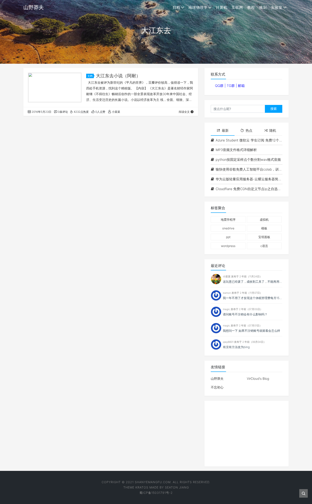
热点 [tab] (249, 130)
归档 (176, 7)
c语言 (264, 246)
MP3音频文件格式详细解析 (236, 150)
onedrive (228, 228)
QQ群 (220, 85)
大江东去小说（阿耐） (118, 75)
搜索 (273, 109)
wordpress (228, 246)
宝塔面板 (264, 237)
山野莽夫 (217, 379)
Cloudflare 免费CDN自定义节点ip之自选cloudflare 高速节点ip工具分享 (249, 189)
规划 (263, 7)
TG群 (231, 85)
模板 (264, 228)
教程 (251, 7)
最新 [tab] (225, 130)
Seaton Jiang (177, 487)
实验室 (276, 7)
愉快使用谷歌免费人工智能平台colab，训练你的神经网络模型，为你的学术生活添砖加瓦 (249, 169)
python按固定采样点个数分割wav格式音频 (248, 159)
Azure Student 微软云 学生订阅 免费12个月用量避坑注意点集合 (249, 140)
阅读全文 (184, 111)
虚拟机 (264, 219)
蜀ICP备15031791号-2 (156, 492)
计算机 (221, 7)
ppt (228, 237)
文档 (90, 76)
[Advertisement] (246, 433)
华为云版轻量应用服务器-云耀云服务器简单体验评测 (249, 179)
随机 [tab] (272, 130)
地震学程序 (228, 219)
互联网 (237, 7)
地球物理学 (198, 7)
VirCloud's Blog (258, 379)
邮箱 (241, 85)
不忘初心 (217, 387)
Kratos (141, 487)
